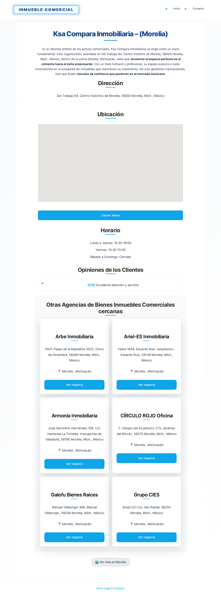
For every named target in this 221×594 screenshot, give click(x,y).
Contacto (198, 8)
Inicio (177, 8)
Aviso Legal (103, 588)
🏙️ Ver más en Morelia (110, 562)
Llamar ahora (110, 215)
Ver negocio (74, 384)
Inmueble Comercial (46, 8)
